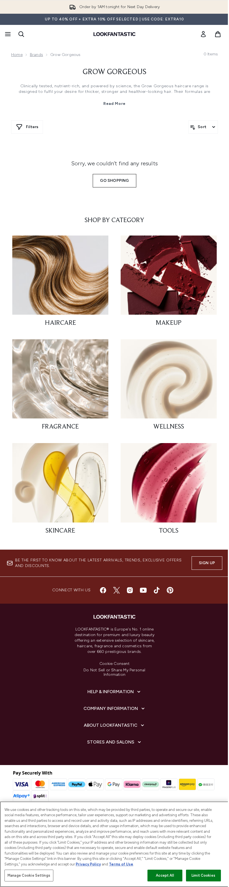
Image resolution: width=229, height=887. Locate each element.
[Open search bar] (21, 34)
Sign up (207, 563)
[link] (203, 34)
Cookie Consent (114, 664)
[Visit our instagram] (130, 590)
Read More (114, 103)
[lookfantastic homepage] (114, 34)
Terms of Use (121, 864)
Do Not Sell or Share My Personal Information (114, 672)
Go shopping (114, 180)
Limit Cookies (203, 875)
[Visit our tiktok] (156, 590)
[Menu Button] (7, 34)
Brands (36, 54)
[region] (114, 844)
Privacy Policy (88, 864)
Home (17, 54)
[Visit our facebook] (103, 590)
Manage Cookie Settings (29, 875)
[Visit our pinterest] (170, 590)
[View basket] (218, 34)
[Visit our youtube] (143, 590)
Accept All (165, 875)
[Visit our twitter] (116, 590)
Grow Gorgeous (114, 72)
